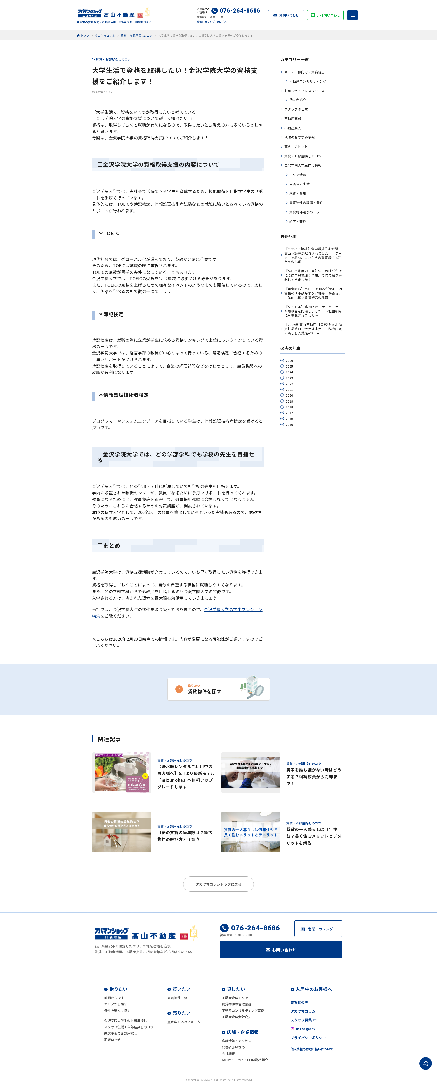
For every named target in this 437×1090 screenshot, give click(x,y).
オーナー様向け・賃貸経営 (304, 72)
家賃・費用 (297, 193)
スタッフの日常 (296, 109)
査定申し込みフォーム (183, 1021)
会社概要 (228, 1053)
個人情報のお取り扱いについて (312, 1049)
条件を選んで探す (117, 1010)
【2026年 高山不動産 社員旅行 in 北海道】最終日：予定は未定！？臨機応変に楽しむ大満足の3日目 (313, 329)
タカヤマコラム (303, 1011)
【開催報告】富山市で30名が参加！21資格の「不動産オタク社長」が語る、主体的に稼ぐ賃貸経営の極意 (313, 293)
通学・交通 (297, 221)
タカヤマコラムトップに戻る (218, 884)
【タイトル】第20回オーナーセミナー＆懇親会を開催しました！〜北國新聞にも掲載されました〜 (313, 311)
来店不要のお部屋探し (120, 1033)
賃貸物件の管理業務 (236, 1004)
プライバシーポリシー (308, 1037)
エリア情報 (297, 174)
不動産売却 (292, 118)
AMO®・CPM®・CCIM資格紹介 (245, 1059)
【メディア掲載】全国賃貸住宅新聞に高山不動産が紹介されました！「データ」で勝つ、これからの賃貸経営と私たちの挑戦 (313, 255)
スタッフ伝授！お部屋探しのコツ (129, 1026)
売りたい (181, 1013)
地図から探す (114, 997)
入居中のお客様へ (314, 989)
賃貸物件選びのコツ (304, 211)
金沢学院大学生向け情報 (302, 165)
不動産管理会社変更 (236, 1016)
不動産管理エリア (235, 997)
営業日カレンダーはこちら (212, 22)
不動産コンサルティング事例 (243, 1010)
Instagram (305, 1028)
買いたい (181, 989)
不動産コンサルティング (307, 81)
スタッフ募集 (301, 1019)
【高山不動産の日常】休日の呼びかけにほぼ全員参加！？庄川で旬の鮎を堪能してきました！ (313, 275)
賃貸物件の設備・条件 (306, 202)
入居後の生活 (299, 183)
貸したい (236, 989)
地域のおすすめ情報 (299, 137)
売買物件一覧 (177, 997)
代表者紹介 (297, 99)
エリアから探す (115, 1004)
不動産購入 (292, 127)
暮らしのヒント (296, 146)
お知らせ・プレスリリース (304, 90)
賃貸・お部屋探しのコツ (113, 59)
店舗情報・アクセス (236, 1040)
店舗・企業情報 (243, 1032)
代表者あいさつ (233, 1047)
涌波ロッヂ (112, 1039)
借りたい (118, 989)
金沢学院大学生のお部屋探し (125, 1020)
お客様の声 (299, 1002)
